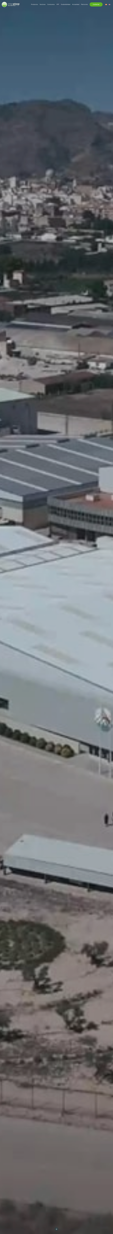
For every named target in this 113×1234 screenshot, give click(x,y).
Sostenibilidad (65, 4)
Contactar (96, 4)
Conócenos (51, 4)
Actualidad (75, 4)
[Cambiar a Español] (106, 4)
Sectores (42, 4)
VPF (57, 4)
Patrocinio (84, 4)
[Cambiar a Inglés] (109, 4)
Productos (34, 4)
